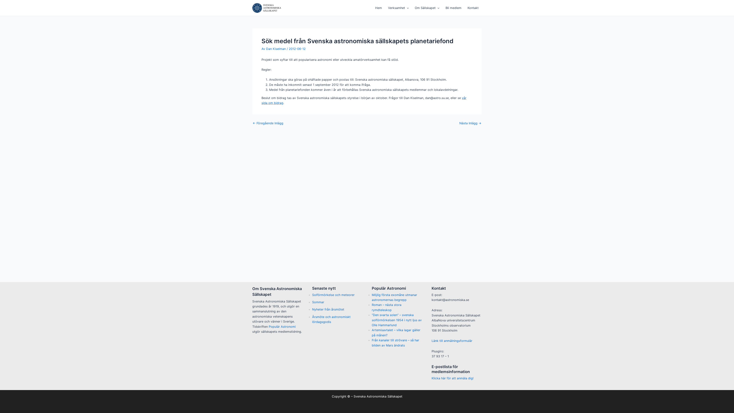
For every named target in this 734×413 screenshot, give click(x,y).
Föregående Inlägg (268, 123)
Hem (378, 8)
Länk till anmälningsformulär (452, 341)
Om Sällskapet (425, 8)
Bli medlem (453, 8)
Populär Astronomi (282, 326)
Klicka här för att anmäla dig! (452, 378)
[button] (407, 7)
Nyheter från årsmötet (328, 309)
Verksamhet (396, 8)
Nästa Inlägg (470, 123)
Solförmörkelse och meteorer (333, 295)
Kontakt (473, 8)
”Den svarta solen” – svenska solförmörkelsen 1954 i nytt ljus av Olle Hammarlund (397, 320)
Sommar (318, 302)
